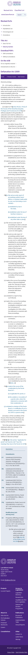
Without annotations (9, 57)
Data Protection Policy (21, 652)
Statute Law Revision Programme (19, 606)
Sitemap (18, 639)
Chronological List (8, 32)
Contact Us (19, 634)
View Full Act (7, 43)
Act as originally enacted (9, 63)
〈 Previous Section (11, 76)
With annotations (8, 53)
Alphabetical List (7, 28)
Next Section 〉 (22, 76)
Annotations (6, 35)
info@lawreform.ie (10, 580)
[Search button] (25, 15)
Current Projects (5, 591)
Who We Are (4, 615)
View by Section (8, 47)
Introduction (6, 25)
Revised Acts (19, 597)
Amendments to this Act (9, 67)
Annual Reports (20, 624)
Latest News (19, 637)
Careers (3, 627)
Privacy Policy (10, 652)
